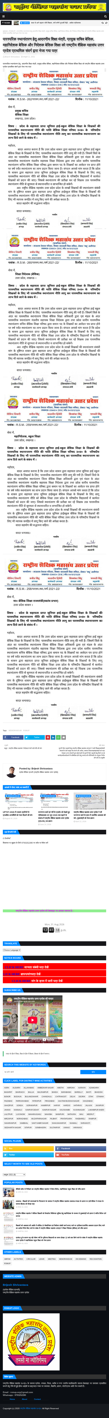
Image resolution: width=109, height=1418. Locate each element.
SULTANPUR (55, 1128)
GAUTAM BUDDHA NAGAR (68, 1101)
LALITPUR (8, 1114)
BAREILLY (79, 1092)
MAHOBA (48, 1114)
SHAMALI (73, 1123)
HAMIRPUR (45, 1105)
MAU (81, 1114)
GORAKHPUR (31, 1105)
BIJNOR (7, 1097)
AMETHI (60, 1088)
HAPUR (57, 1105)
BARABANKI (66, 1092)
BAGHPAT (8, 1092)
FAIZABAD (8, 1101)
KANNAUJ (18, 1110)
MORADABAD (22, 1119)
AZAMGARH (94, 1088)
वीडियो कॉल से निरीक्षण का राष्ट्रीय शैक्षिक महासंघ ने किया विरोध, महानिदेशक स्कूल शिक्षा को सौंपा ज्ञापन (50, 1189)
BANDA (55, 1092)
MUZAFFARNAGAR (39, 1119)
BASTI (88, 1092)
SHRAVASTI (85, 1123)
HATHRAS (78, 1105)
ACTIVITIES (18, 1259)
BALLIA (31, 1092)
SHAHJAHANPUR (59, 1123)
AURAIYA (82, 1088)
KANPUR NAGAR (49, 1110)
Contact (37, 1399)
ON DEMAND (81, 1259)
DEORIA (82, 1097)
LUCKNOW (20, 1114)
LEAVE (41, 1259)
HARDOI (66, 1105)
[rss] (28, 1148)
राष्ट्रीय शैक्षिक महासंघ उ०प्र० (31, 1408)
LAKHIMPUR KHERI (96, 1110)
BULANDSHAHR (31, 1097)
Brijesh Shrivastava (12, 57)
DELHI (72, 1097)
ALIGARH (16, 1088)
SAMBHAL (24, 1123)
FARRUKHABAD (22, 1101)
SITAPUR (28, 1128)
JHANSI (7, 1110)
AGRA (6, 1088)
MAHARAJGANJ (34, 1114)
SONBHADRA (40, 1128)
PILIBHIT (53, 1119)
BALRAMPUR (42, 1092)
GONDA (20, 1105)
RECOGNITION (96, 1259)
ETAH (91, 1097)
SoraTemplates (18, 1414)
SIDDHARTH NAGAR (12, 1128)
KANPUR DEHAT (32, 1110)
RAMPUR (92, 1119)
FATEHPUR (36, 1101)
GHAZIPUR (8, 1105)
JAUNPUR (100, 1105)
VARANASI (77, 1128)
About (24, 1399)
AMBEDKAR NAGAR (45, 1088)
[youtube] (80, 1154)
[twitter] (28, 1154)
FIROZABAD (49, 1101)
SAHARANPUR (10, 1123)
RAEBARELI (80, 1119)
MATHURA (72, 1114)
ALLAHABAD (29, 1088)
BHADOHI (98, 1092)
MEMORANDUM (15, 731)
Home (12, 1399)
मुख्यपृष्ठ (5, 31)
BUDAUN (17, 1097)
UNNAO (66, 1128)
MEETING (52, 1259)
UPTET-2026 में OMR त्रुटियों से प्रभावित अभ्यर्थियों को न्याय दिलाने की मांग (17, 813)
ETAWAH (100, 1097)
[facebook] (80, 1148)
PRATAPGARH (66, 1119)
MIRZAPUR (8, 1119)
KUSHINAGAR (79, 1110)
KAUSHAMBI (65, 1110)
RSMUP (12, 31)
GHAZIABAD (88, 1101)
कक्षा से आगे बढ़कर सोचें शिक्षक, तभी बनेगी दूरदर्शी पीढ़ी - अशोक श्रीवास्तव (56, 23)
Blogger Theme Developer (46, 1414)
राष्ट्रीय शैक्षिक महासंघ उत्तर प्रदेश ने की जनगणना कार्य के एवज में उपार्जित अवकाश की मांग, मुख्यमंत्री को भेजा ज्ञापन (90, 815)
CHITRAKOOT (60, 1097)
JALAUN (88, 1105)
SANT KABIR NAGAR (40, 1123)
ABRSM (7, 1259)
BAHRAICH (20, 1092)
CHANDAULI (47, 1097)
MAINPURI (60, 1114)
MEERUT (90, 1114)
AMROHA (71, 1088)
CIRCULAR (31, 1259)
